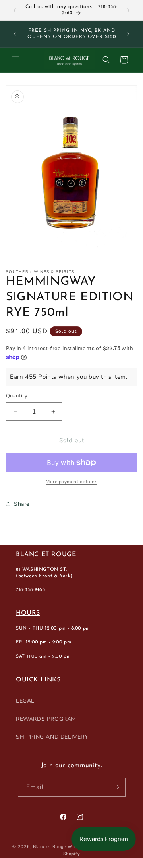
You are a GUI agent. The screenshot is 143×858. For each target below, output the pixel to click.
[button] (16, 60)
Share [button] (21, 504)
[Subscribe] (116, 787)
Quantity (16, 395)
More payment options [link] (71, 481)
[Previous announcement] (14, 10)
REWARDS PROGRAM (46, 719)
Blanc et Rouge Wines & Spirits (68, 847)
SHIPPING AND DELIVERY (52, 737)
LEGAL (25, 700)
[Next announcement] (128, 10)
